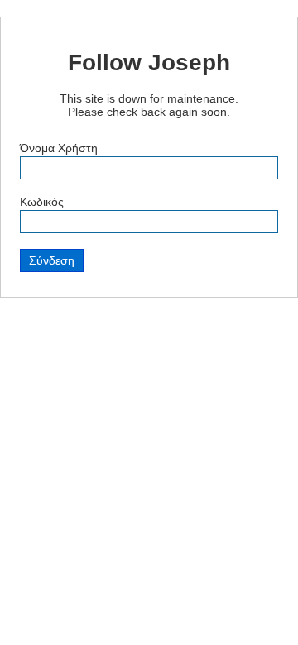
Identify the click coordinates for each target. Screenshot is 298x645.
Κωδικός (42, 201)
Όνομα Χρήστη (59, 148)
